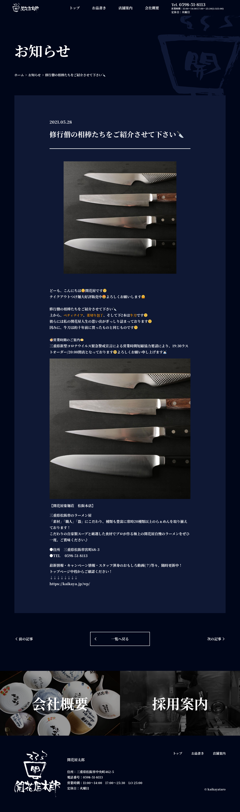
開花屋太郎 (76, 759)
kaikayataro (216, 789)
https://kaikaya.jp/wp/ (70, 583)
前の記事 (26, 638)
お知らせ (34, 75)
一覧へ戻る (120, 638)
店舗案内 (125, 7)
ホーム (19, 75)
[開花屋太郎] (25, 8)
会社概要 (152, 7)
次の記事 (214, 638)
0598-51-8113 (192, 4)
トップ (74, 7)
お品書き (99, 7)
